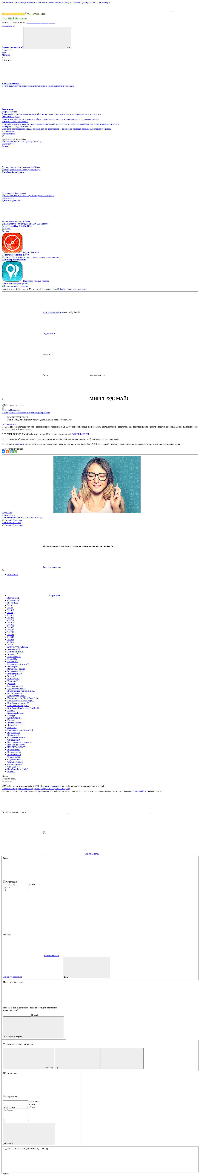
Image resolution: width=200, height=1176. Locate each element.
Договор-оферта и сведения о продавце (51, 788)
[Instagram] (44, 833)
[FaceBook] (129, 812)
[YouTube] (170, 812)
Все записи (12, 574)
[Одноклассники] (7, 451)
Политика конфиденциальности (17, 788)
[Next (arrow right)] (6, 784)
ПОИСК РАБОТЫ (80, 434)
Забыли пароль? (51, 955)
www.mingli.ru (139, 791)
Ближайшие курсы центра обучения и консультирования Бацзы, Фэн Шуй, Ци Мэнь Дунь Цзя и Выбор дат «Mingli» (56, 2)
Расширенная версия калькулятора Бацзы (21, 167)
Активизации (54, 312)
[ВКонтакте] (3, 451)
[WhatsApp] (15, 451)
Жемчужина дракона (49, 786)
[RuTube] (47, 812)
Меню (5, 776)
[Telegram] (11, 451)
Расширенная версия (16, 221)
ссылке (19, 444)
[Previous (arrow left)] (3, 784)
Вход (67, 47)
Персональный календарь (14, 193)
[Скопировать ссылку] (126, 375)
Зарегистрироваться (52, 567)
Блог (45, 312)
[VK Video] (88, 812)
